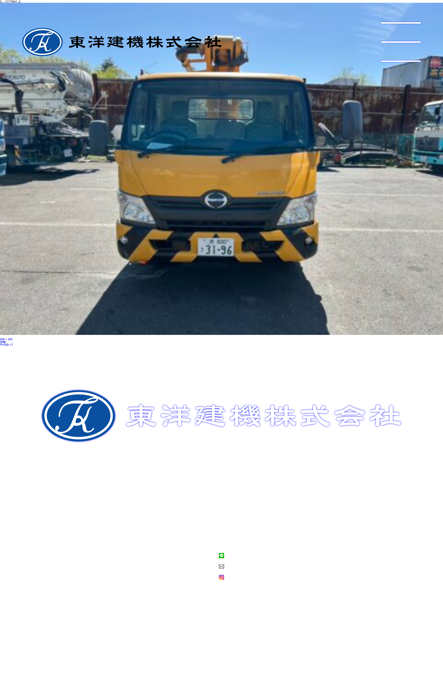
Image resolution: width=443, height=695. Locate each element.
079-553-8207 (221, 543)
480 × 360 (6, 339)
